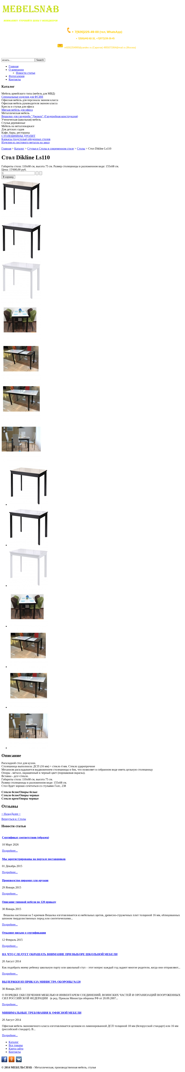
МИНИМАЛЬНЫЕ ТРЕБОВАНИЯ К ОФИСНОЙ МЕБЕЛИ (41, 1012)
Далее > (16, 813)
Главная (13, 66)
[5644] (21, 298)
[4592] (21, 339)
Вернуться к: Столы (13, 819)
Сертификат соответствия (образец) (25, 837)
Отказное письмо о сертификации (24, 932)
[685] (21, 258)
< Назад (6, 813)
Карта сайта (16, 1048)
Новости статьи (25, 72)
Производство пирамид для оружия (25, 880)
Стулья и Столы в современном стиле (50, 148)
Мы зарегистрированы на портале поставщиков (34, 859)
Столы (81, 148)
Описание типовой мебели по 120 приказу (29, 901)
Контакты (15, 79)
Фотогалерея (16, 76)
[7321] (21, 217)
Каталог (19, 148)
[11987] (21, 461)
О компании (16, 69)
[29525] (21, 420)
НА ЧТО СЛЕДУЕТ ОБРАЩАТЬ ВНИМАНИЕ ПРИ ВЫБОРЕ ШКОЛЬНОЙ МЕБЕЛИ (59, 954)
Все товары (16, 1045)
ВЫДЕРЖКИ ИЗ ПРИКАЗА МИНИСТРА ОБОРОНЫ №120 (41, 981)
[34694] (21, 379)
